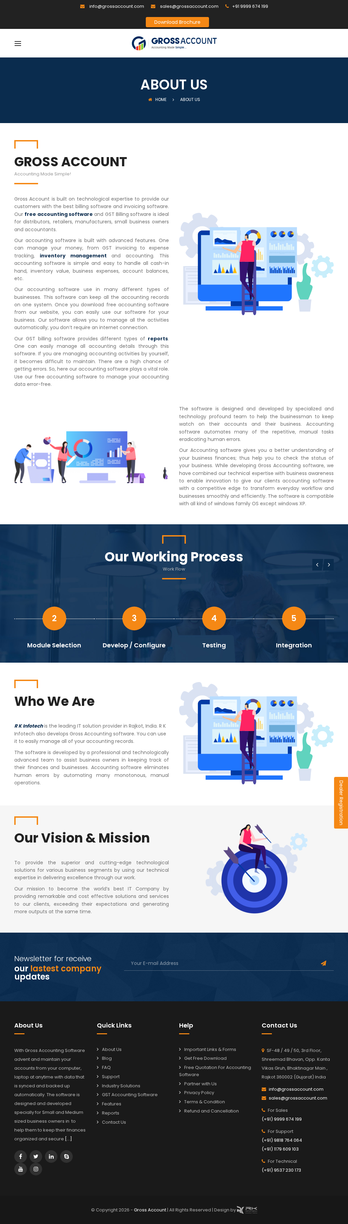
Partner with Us (200, 1084)
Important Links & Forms (210, 1049)
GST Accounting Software (130, 1094)
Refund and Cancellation (211, 1111)
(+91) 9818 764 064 (282, 1140)
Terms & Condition (204, 1102)
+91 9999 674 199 (250, 6)
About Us (112, 1049)
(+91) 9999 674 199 (282, 1119)
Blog (107, 1058)
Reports (110, 1113)
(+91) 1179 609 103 (280, 1149)
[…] (68, 1139)
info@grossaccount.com (116, 6)
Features (111, 1104)
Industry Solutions (121, 1086)
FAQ (106, 1067)
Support (111, 1076)
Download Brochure (177, 22)
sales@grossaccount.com (189, 6)
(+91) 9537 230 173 (281, 1170)
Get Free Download (205, 1058)
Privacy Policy (199, 1092)
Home (161, 99)
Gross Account (150, 1209)
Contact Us (114, 1122)
